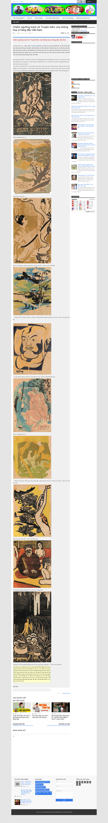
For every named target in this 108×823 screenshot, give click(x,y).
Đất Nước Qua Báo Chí (83, 18)
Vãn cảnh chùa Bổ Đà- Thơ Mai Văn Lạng (85, 185)
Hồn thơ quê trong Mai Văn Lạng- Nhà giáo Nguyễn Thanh (86, 165)
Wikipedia (84, 1)
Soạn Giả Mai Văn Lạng (47, 812)
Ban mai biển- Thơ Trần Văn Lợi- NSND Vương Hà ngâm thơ (86, 126)
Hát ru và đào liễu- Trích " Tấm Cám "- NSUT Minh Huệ (26, 783)
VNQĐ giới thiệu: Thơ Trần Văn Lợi (23, 725)
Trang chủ (15, 1)
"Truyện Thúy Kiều (35, 45)
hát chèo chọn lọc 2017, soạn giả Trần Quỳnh (40, 716)
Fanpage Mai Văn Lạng (81, 1)
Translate (84, 31)
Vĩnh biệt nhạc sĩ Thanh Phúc (86, 175)
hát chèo (65, 812)
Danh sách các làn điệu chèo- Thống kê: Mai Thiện (86, 133)
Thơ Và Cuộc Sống (67, 18)
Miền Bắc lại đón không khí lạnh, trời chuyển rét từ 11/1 (26, 801)
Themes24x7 (69, 812)
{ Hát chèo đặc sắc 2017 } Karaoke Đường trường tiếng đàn (21, 717)
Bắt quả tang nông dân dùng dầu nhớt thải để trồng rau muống (26, 792)
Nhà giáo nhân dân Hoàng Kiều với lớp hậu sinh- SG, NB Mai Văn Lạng (86, 145)
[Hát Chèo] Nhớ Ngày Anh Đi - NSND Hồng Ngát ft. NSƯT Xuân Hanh (60, 717)
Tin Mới (16, 22)
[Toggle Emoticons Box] (14, 736)
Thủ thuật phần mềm (57, 812)
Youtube (78, 1)
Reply (15, 33)
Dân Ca (29, 18)
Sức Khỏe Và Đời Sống (52, 18)
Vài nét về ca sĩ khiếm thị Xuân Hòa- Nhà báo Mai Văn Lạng (86, 154)
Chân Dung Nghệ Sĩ (18, 18)
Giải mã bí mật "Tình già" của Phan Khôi (58, 725)
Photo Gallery (39, 18)
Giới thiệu (21, 1)
